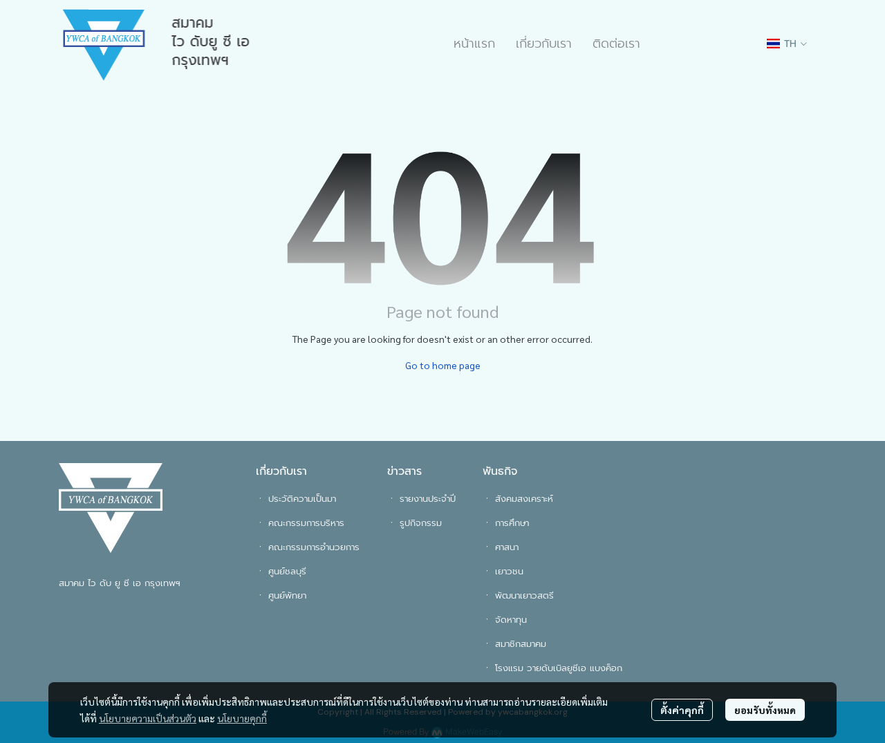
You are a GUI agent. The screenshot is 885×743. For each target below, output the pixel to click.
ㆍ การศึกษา (506, 522)
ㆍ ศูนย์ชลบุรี (281, 571)
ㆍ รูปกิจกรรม (414, 522)
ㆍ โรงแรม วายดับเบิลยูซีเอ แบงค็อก (552, 668)
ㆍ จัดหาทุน (505, 619)
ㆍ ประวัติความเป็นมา (296, 498)
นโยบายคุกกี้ (242, 718)
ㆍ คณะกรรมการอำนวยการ (308, 547)
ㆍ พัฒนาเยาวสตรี (518, 595)
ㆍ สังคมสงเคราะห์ (518, 498)
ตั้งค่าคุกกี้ (682, 710)
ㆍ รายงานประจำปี (421, 498)
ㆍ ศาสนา (501, 547)
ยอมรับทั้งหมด (765, 710)
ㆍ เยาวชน (503, 571)
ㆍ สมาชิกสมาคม (514, 643)
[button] (787, 43)
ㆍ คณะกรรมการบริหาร (300, 522)
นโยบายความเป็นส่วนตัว (147, 718)
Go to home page (443, 365)
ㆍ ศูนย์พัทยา (281, 595)
